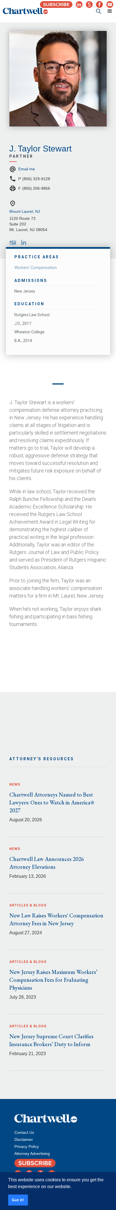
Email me (26, 169)
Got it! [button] (18, 1200)
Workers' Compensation (35, 267)
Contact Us (24, 1132)
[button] (107, 11)
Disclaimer (23, 1139)
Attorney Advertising (32, 1153)
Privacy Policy (26, 1146)
